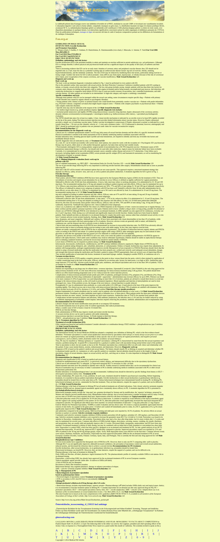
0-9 (141, 537)
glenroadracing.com (65, 517)
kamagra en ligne (86, 32)
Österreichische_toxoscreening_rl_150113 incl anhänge (81, 504)
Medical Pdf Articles (88, 10)
